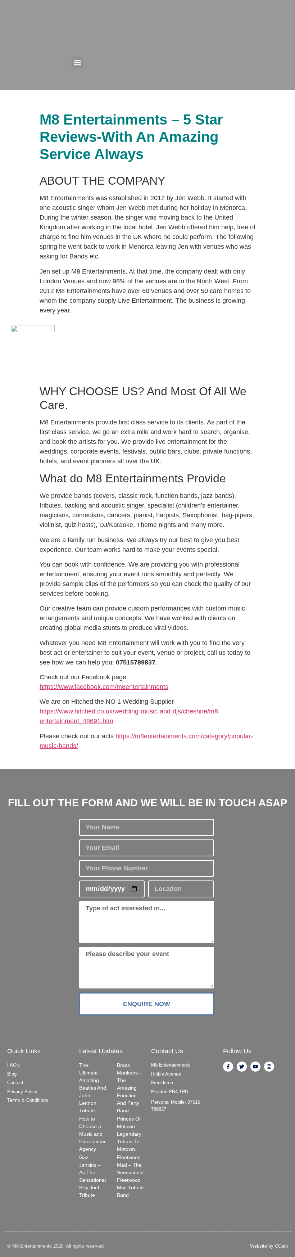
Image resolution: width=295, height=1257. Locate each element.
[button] (77, 62)
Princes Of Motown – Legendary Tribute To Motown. (129, 1134)
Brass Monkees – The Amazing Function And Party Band (129, 1087)
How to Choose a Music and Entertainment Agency (95, 1134)
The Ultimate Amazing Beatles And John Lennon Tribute (92, 1087)
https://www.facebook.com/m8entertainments (104, 686)
